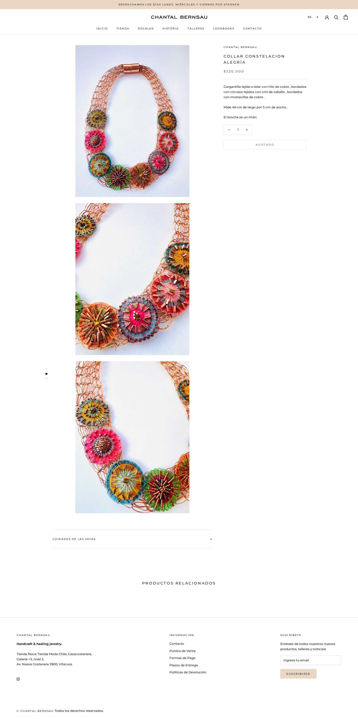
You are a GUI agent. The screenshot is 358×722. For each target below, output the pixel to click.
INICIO (102, 28)
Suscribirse (298, 673)
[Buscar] (336, 17)
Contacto (176, 644)
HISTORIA (170, 28)
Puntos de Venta (182, 651)
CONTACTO (252, 28)
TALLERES (195, 28)
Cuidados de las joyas (74, 539)
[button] (312, 17)
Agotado (265, 144)
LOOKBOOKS (224, 28)
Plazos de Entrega (183, 665)
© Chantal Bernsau (35, 710)
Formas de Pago (182, 658)
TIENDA (122, 28)
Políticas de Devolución (187, 672)
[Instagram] (18, 678)
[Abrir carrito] (346, 17)
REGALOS (146, 28)
